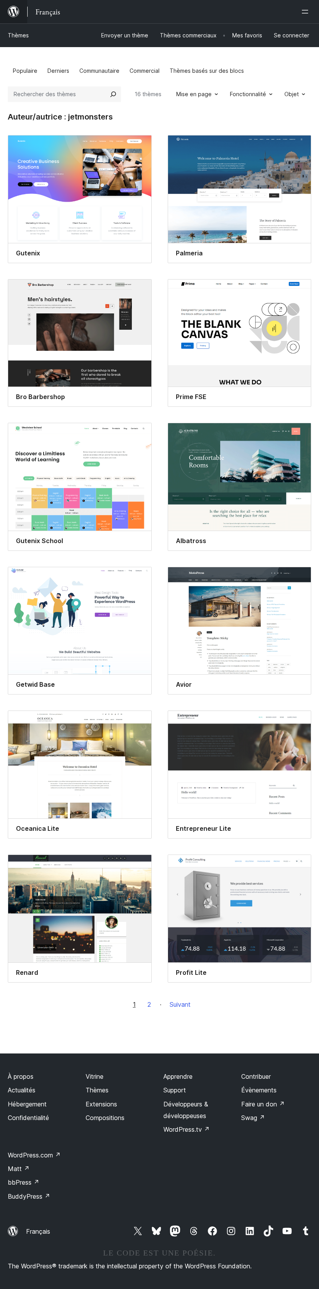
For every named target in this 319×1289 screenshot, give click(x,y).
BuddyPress (29, 1196)
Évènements (259, 1090)
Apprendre (178, 1076)
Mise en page (194, 94)
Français (38, 1231)
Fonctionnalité (248, 94)
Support (174, 1090)
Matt (19, 1169)
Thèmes (18, 35)
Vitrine (94, 1076)
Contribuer (256, 1076)
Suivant (180, 1004)
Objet (291, 94)
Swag (253, 1118)
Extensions (101, 1104)
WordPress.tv (186, 1129)
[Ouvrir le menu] (306, 11)
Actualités (21, 1090)
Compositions (105, 1118)
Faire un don (263, 1104)
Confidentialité (28, 1118)
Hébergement (27, 1104)
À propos (20, 1076)
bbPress (23, 1182)
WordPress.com (34, 1155)
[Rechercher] (113, 94)
